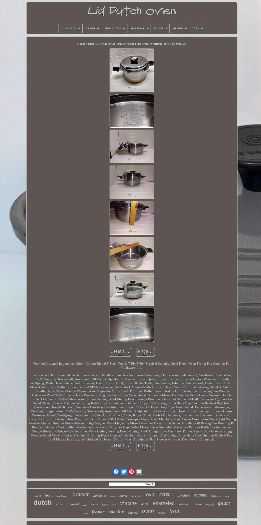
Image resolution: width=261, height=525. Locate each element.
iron (174, 510)
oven (148, 510)
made (113, 496)
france (98, 511)
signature (136, 495)
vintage (128, 503)
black (105, 504)
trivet (227, 497)
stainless (133, 512)
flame (198, 504)
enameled (164, 503)
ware (145, 503)
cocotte (161, 512)
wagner (184, 504)
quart (224, 503)
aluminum (99, 495)
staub (49, 495)
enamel (201, 494)
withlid (38, 496)
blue (94, 504)
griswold (73, 504)
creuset (80, 494)
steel (114, 504)
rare (86, 513)
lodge (85, 505)
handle (216, 495)
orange (209, 504)
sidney (123, 495)
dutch (43, 502)
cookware (62, 496)
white (59, 504)
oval (151, 494)
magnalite (181, 495)
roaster (116, 511)
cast (164, 494)
